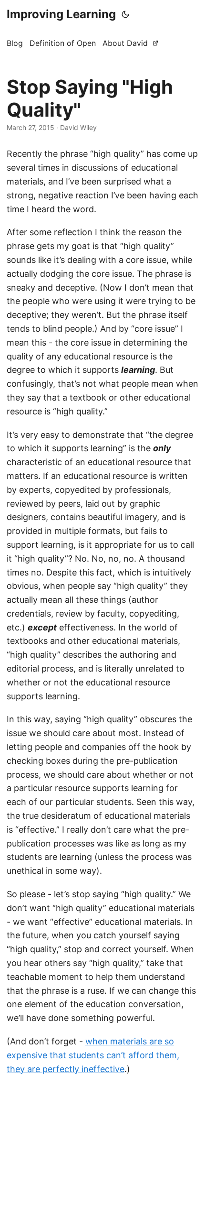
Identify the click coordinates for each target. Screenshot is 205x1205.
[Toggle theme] (125, 14)
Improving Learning (61, 14)
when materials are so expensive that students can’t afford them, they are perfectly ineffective (93, 1055)
